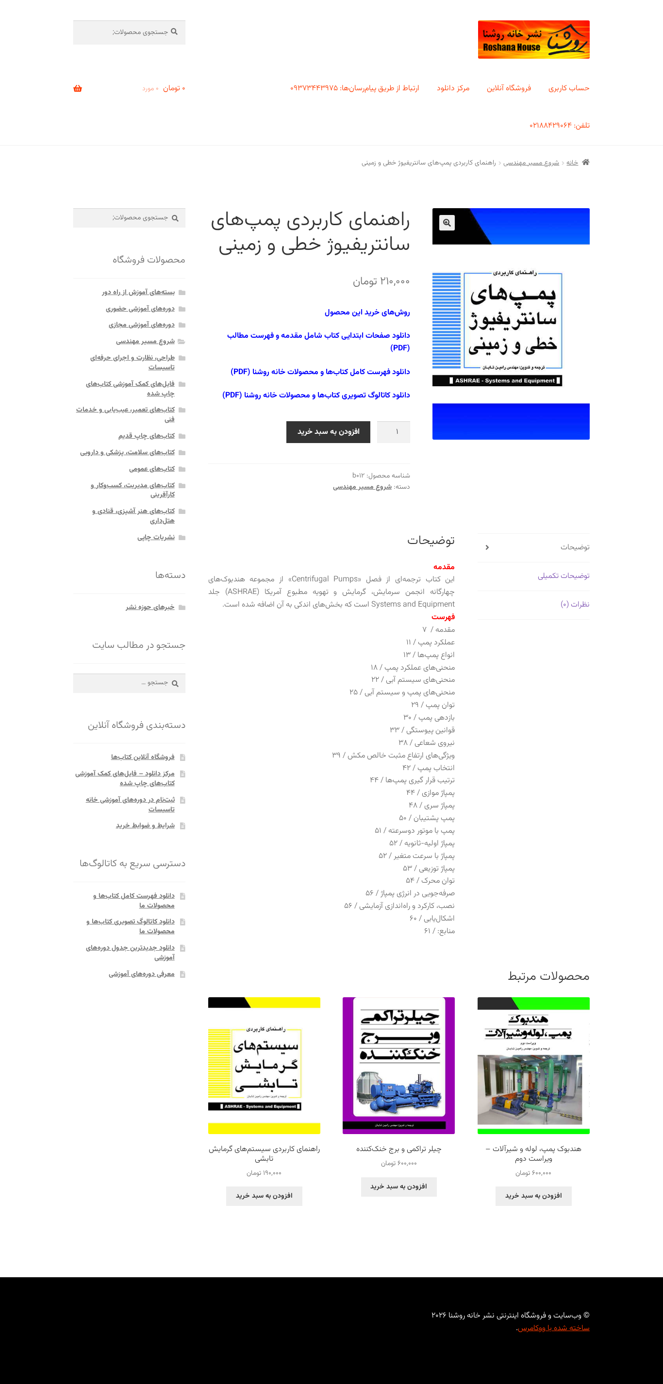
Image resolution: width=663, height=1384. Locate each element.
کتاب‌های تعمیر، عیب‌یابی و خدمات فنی (125, 415)
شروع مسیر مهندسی (531, 163)
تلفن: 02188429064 (560, 126)
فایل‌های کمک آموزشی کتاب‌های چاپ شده (130, 389)
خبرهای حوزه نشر (150, 607)
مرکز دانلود (453, 88)
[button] (447, 223)
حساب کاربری (569, 88)
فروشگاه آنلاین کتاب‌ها (143, 757)
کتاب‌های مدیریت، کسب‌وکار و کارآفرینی (133, 490)
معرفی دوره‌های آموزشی (142, 974)
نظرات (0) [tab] (575, 605)
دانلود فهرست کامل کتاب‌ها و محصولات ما (134, 901)
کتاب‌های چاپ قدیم (146, 436)
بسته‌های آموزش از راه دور (138, 292)
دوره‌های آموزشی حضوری (140, 309)
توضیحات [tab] (575, 548)
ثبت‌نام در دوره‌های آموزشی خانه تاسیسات (130, 805)
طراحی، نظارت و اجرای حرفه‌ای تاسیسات (132, 363)
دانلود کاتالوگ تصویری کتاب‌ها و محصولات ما (130, 927)
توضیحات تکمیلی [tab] (564, 576)
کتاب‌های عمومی (152, 469)
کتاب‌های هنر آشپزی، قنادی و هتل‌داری (133, 516)
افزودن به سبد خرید (329, 432)
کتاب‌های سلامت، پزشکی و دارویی (127, 452)
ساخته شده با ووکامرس (554, 1328)
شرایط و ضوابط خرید (145, 826)
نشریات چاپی (156, 537)
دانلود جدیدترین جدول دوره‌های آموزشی (130, 953)
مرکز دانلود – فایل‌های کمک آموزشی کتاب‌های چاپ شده (125, 779)
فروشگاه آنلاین (509, 88)
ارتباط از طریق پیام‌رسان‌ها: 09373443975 (354, 88)
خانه (572, 163)
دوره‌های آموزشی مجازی (142, 325)
